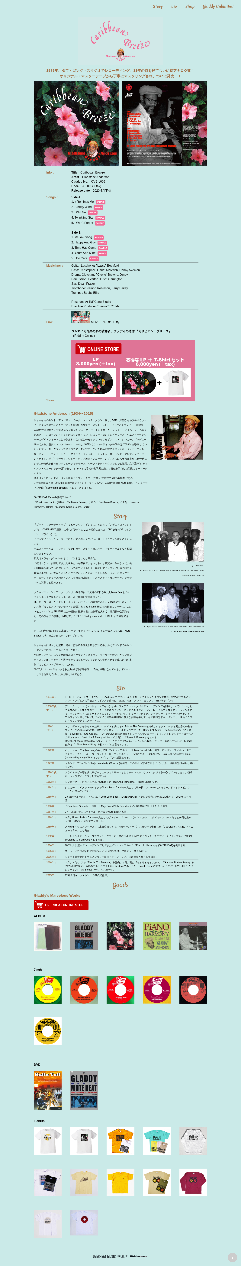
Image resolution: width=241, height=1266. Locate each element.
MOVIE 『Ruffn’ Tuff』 (105, 322)
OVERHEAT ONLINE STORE (65, 905)
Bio (174, 6)
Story (158, 6)
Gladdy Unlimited (218, 6)
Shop (189, 6)
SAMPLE (100, 202)
